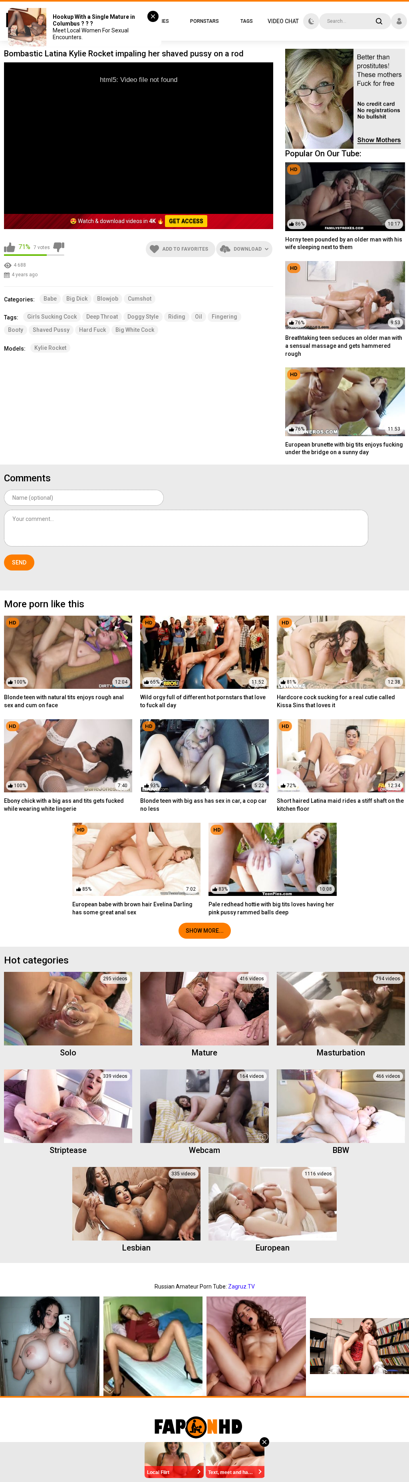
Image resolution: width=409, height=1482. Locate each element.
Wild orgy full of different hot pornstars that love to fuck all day (203, 701)
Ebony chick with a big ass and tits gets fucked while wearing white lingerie (64, 805)
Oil (198, 316)
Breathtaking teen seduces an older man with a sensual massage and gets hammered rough (343, 346)
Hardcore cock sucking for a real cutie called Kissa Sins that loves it (336, 701)
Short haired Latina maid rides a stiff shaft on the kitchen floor (340, 805)
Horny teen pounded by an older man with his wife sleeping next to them (343, 243)
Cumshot (139, 298)
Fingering (224, 316)
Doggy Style (143, 316)
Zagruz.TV (241, 1286)
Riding (176, 316)
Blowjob (107, 298)
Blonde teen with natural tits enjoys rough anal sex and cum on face (64, 701)
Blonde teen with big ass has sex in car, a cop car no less (203, 805)
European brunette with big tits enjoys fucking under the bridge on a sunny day (344, 448)
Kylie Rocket (50, 348)
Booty (15, 330)
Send (19, 562)
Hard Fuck (92, 330)
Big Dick (76, 298)
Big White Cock (134, 330)
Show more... (205, 930)
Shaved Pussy (51, 330)
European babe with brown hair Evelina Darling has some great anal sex (132, 908)
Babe (50, 298)
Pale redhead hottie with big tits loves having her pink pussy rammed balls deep (271, 908)
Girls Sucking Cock (52, 316)
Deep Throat (102, 316)
